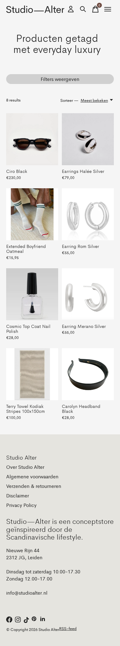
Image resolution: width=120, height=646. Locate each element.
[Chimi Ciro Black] (32, 139)
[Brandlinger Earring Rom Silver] (88, 214)
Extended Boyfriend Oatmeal (26, 248)
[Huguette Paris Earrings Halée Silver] (88, 139)
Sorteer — (69, 100)
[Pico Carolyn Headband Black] (88, 374)
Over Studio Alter (25, 466)
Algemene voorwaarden (32, 476)
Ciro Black (16, 171)
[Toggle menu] (108, 9)
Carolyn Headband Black (81, 408)
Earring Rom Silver (80, 246)
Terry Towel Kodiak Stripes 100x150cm (25, 408)
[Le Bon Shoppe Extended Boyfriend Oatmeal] (32, 214)
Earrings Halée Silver (83, 171)
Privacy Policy (21, 504)
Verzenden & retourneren (33, 485)
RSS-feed (68, 628)
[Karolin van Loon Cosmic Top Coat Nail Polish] (32, 294)
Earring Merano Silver (84, 326)
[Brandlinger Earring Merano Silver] (88, 294)
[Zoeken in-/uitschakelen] (83, 9)
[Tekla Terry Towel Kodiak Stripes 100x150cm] (32, 374)
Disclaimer (17, 495)
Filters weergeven (60, 78)
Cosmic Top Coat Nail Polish (28, 328)
